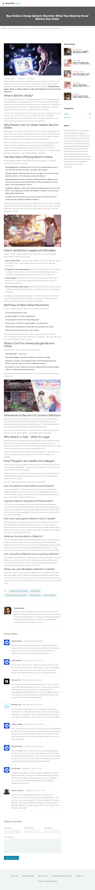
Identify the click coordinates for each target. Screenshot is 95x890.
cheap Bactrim (35, 591)
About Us (14, 876)
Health (77, 114)
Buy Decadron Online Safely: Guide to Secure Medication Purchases (81, 96)
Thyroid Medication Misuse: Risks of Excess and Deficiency (81, 85)
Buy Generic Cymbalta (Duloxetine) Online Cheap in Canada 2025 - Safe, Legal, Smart (81, 52)
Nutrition (77, 117)
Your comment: (9, 837)
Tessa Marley (31, 78)
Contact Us (80, 876)
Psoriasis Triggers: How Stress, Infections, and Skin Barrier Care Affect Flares (81, 74)
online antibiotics (35, 595)
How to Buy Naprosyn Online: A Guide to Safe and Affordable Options (81, 63)
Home (3, 28)
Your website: (48, 828)
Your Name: (8, 828)
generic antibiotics (50, 595)
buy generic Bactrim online (19, 591)
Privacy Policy (43, 876)
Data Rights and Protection (61, 876)
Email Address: (29, 828)
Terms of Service (28, 876)
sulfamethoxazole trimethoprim (16, 595)
